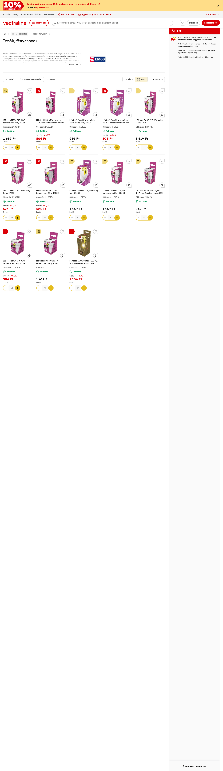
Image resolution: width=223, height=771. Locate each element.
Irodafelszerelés (19, 34)
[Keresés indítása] (55, 22)
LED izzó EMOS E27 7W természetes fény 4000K (47, 191)
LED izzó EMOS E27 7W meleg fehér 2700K (16, 191)
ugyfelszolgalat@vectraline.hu (96, 14)
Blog (15, 14)
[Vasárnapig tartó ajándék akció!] (5, 90)
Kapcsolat (49, 14)
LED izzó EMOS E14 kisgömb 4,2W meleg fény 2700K (82, 121)
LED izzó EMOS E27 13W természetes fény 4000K (14, 121)
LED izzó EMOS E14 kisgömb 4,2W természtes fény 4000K (115, 121)
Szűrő (11, 79)
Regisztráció (211, 22)
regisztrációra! (42, 8)
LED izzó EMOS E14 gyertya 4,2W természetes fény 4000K (50, 121)
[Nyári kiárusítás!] (38, 90)
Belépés (193, 22)
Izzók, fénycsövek (41, 34)
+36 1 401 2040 (68, 14)
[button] (128, 79)
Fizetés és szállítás (31, 14)
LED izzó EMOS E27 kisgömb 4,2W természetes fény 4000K (149, 191)
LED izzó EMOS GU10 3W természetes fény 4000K (14, 262)
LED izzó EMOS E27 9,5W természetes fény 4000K (113, 191)
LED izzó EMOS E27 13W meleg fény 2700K (149, 121)
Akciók (6, 14)
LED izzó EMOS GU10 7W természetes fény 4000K (47, 262)
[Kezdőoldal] (5, 34)
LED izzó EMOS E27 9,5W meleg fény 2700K (83, 191)
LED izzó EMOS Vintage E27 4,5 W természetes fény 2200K (83, 262)
